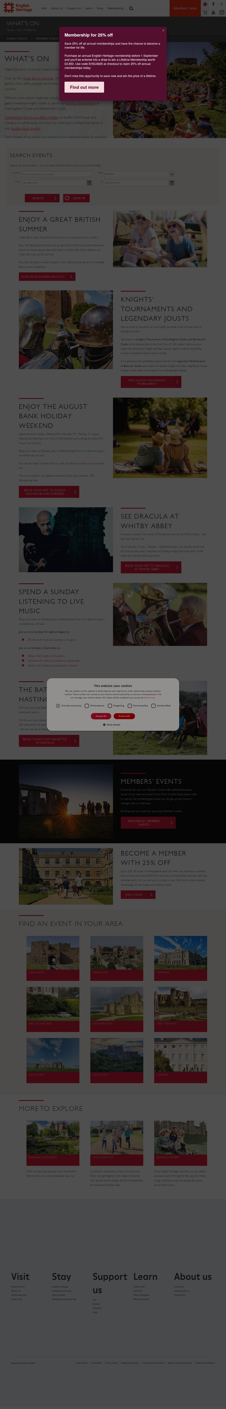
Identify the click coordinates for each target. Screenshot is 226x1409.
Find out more (84, 87)
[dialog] (113, 64)
